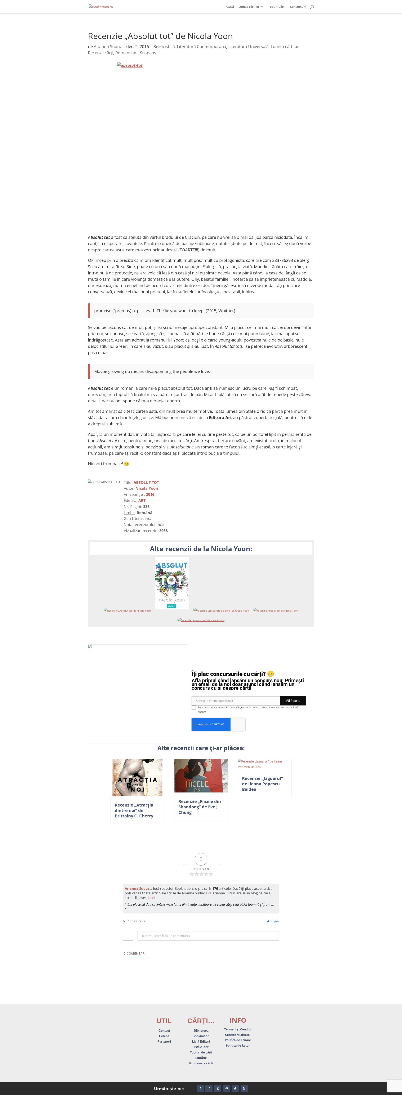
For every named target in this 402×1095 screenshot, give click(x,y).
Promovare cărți (201, 1063)
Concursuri (298, 7)
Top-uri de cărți (201, 1052)
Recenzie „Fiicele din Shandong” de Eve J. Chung (199, 807)
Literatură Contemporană (201, 46)
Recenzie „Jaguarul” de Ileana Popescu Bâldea (262, 783)
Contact (164, 1030)
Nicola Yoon (146, 488)
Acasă (230, 7)
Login (275, 921)
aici (208, 893)
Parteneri (164, 1041)
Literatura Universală (248, 46)
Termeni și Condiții (237, 1029)
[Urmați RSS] (244, 1088)
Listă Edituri (201, 1041)
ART (142, 500)
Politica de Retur (238, 1045)
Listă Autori (200, 1047)
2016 (150, 494)
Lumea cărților (248, 7)
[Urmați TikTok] (235, 1088)
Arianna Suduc (108, 46)
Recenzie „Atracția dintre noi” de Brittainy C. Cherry (134, 810)
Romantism (126, 53)
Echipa (164, 1036)
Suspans (148, 53)
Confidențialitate (237, 1035)
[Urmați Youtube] (226, 1088)
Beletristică (164, 46)
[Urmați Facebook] (200, 1088)
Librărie (201, 1058)
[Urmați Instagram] (217, 1088)
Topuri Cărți (276, 7)
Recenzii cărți (100, 53)
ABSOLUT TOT (146, 482)
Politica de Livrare (238, 1040)
